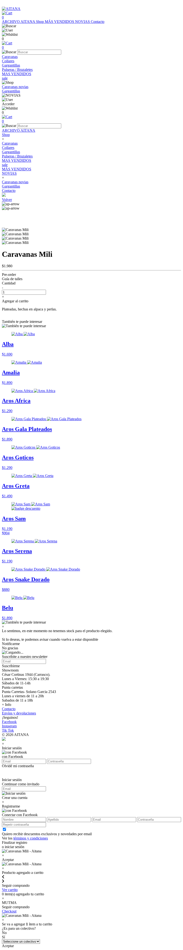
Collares (8, 61)
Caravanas (10, 57)
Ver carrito (10, 890)
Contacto (97, 22)
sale (5, 78)
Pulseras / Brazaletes (17, 70)
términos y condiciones (30, 838)
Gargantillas (11, 65)
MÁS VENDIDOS (60, 22)
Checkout (9, 911)
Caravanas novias (15, 87)
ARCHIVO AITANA (19, 22)
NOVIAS (83, 22)
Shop (40, 22)
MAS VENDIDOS (16, 74)
